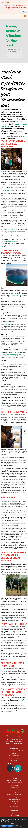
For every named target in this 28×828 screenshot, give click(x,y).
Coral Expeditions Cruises (15, 789)
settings (12, 823)
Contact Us (14, 811)
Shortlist (7, 7)
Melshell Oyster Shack (15, 295)
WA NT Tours (15, 792)
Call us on (15, 9)
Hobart (7, 190)
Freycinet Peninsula (5, 402)
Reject (10, 825)
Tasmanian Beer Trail (7, 237)
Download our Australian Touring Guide (14, 5)
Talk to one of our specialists (8, 710)
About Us (14, 797)
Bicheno (7, 324)
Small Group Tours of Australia (15, 782)
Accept (4, 825)
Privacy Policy (15, 805)
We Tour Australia (10, 49)
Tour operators (15, 785)
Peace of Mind (15, 801)
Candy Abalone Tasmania (15, 340)
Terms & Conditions (14, 806)
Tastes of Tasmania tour (11, 229)
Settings (16, 825)
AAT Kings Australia (14, 787)
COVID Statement (15, 815)
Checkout (22, 7)
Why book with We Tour (14, 799)
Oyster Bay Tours (19, 306)
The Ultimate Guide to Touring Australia (15, 813)
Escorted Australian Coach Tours (14, 780)
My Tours (14, 7)
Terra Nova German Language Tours (15, 794)
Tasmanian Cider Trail (13, 241)
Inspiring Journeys (15, 790)
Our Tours (14, 778)
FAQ (15, 803)
